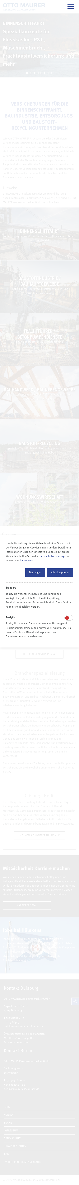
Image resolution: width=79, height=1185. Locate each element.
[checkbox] (67, 618)
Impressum (26, 560)
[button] (35, 572)
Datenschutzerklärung (51, 556)
